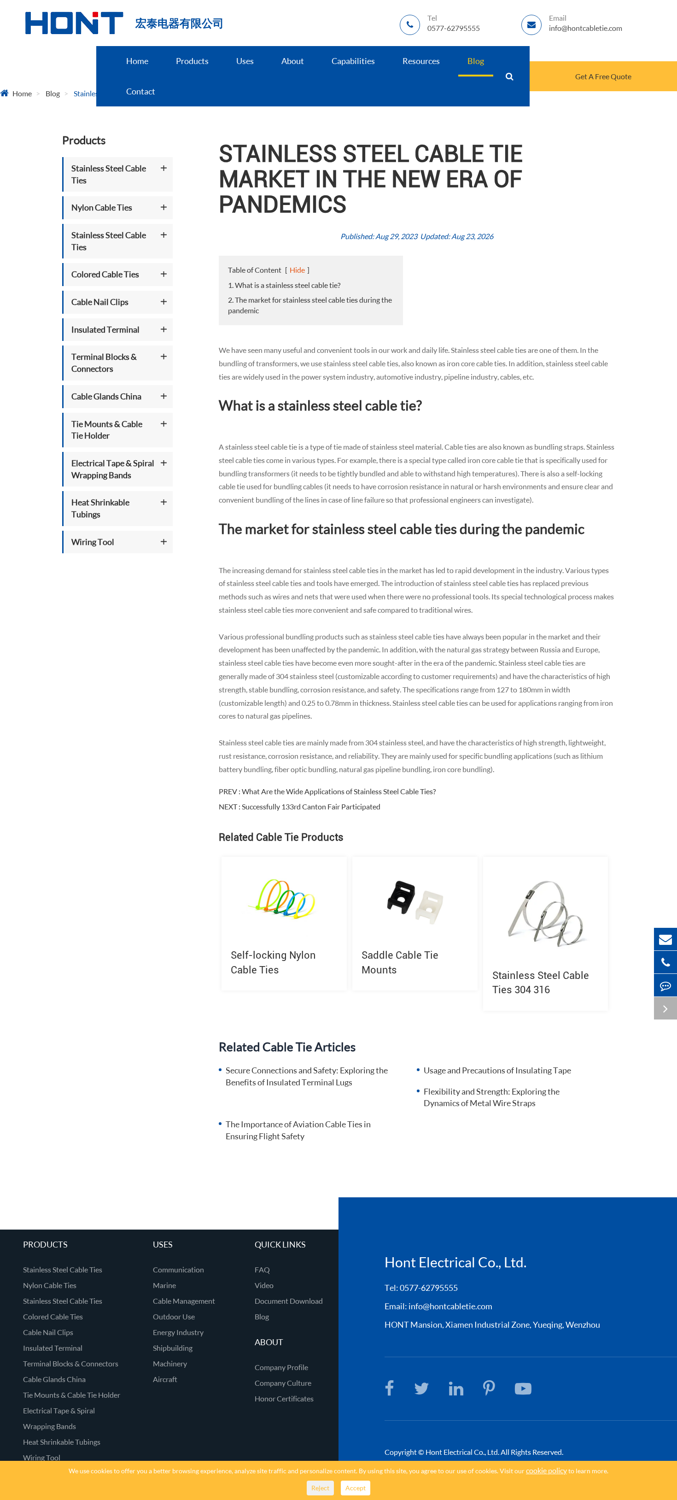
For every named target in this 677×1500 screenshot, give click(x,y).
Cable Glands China (106, 396)
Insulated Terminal (105, 329)
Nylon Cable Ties (101, 208)
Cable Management (184, 1300)
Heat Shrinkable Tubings (100, 509)
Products (192, 61)
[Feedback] (665, 985)
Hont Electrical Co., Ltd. (462, 1451)
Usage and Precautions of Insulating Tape (497, 1070)
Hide (297, 269)
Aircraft (165, 1379)
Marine (164, 1285)
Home (137, 61)
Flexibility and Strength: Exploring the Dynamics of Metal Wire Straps (492, 1097)
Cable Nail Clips (99, 302)
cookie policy (546, 1470)
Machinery (170, 1363)
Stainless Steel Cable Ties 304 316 (540, 983)
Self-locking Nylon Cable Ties (273, 962)
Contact (140, 91)
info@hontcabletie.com (450, 1306)
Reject (320, 1488)
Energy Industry (178, 1332)
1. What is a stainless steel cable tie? (284, 285)
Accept (355, 1488)
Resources (421, 61)
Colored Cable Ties (105, 275)
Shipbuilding (173, 1347)
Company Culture (283, 1382)
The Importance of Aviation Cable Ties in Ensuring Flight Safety (298, 1130)
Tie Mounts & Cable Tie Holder (106, 430)
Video (264, 1285)
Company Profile (281, 1367)
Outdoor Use (174, 1316)
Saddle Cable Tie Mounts (400, 962)
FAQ (262, 1269)
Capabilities (353, 61)
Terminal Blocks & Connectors (104, 363)
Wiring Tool (92, 542)
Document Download (289, 1300)
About (292, 61)
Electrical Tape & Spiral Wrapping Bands (112, 469)
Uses (245, 61)
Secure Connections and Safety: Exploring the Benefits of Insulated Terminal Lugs (307, 1076)
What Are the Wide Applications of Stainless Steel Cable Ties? (339, 791)
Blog (475, 61)
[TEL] (665, 962)
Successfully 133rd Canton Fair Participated (311, 806)
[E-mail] (665, 939)
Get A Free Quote (603, 76)
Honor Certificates (284, 1398)
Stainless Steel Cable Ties (108, 174)
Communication (178, 1269)
